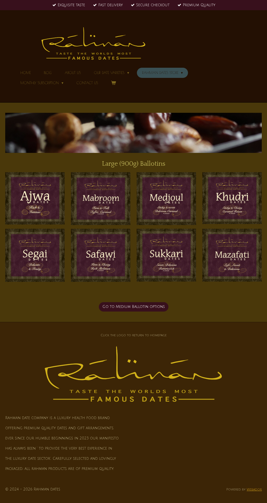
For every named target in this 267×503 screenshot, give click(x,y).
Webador (254, 489)
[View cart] (114, 83)
